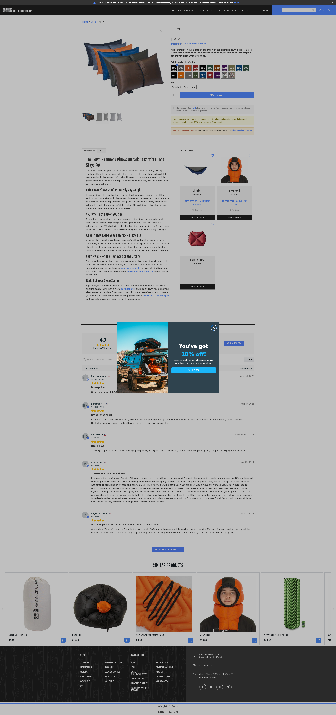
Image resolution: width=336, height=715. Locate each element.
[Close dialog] (214, 328)
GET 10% (194, 370)
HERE (236, 2)
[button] (333, 2)
